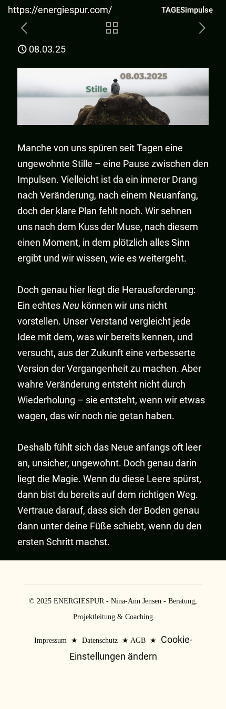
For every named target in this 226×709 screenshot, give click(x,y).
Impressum (50, 640)
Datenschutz (100, 640)
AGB (138, 640)
